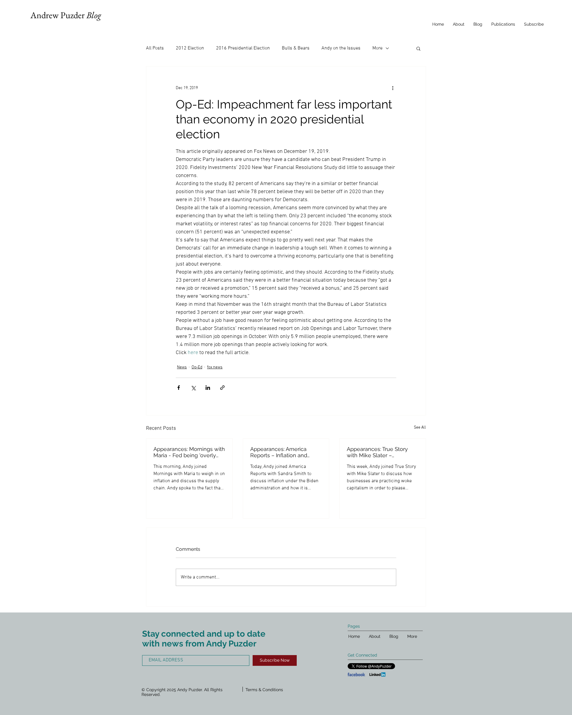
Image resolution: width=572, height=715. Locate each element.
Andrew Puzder (65, 15)
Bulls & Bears (296, 48)
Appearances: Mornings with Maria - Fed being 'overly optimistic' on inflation (189, 452)
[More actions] (392, 87)
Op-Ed (197, 367)
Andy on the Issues (340, 48)
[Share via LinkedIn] (208, 387)
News (182, 367)
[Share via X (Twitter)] (193, 387)
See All (420, 427)
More (377, 48)
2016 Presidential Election (243, 48)
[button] (418, 48)
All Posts (155, 48)
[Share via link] (222, 387)
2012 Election (190, 48)
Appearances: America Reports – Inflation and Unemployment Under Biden (279, 452)
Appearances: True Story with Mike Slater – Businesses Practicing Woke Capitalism (377, 452)
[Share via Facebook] (178, 387)
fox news (215, 367)
